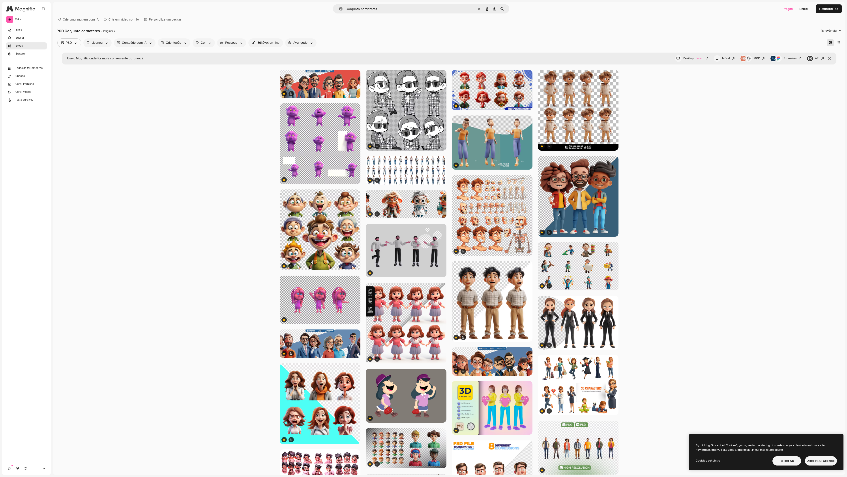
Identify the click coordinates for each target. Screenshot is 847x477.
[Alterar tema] (25, 468)
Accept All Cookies (820, 461)
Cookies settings (708, 460)
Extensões (790, 58)
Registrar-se (828, 9)
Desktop (692, 58)
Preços (788, 9)
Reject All (787, 461)
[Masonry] (830, 42)
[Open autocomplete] (339, 9)
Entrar (804, 9)
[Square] (838, 42)
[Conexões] (9, 468)
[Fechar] (829, 58)
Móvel (726, 58)
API (817, 58)
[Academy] (17, 468)
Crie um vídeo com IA (124, 19)
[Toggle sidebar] (43, 8)
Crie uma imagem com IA (81, 19)
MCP (757, 58)
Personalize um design (165, 19)
